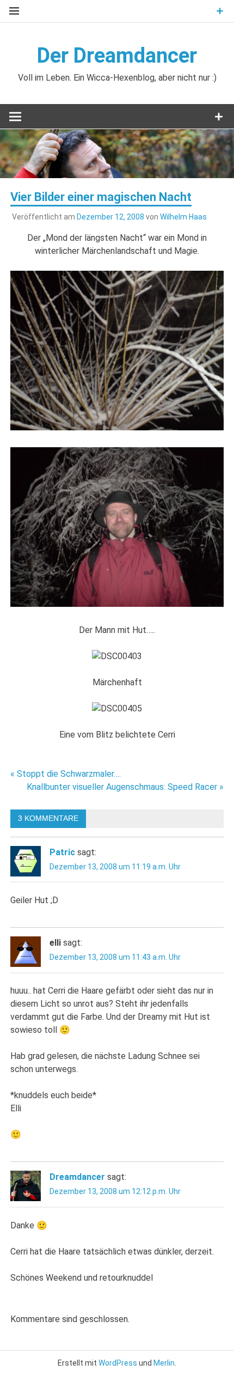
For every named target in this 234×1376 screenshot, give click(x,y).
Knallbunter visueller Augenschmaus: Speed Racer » (125, 787)
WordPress (117, 1363)
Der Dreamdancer (117, 56)
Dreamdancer (77, 1177)
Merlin (164, 1363)
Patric (62, 852)
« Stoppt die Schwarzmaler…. (65, 774)
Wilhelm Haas (183, 216)
